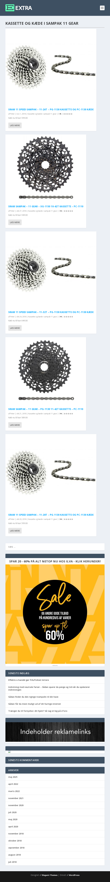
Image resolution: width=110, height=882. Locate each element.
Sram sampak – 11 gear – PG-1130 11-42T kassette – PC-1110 (45, 409)
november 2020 (15, 805)
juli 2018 (12, 862)
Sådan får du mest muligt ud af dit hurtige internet (34, 703)
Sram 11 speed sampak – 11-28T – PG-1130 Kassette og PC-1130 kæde (51, 514)
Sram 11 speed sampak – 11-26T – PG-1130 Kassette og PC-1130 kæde (51, 109)
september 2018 (16, 847)
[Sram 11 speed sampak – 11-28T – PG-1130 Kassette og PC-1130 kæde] (50, 472)
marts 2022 (14, 791)
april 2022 (13, 784)
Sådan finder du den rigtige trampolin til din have (33, 696)
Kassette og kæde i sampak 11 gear (42, 114)
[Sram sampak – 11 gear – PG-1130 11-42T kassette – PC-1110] (45, 371)
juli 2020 (12, 812)
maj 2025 (12, 777)
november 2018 (15, 833)
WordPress (74, 875)
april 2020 (13, 826)
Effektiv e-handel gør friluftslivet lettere (28, 680)
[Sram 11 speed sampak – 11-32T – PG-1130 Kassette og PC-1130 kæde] (50, 269)
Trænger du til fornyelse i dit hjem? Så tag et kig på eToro (37, 711)
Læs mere (15, 125)
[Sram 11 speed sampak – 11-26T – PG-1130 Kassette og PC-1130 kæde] (50, 67)
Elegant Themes (49, 875)
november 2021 (15, 798)
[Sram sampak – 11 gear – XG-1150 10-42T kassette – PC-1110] (45, 168)
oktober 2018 (14, 840)
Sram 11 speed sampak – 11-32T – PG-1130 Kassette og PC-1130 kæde (51, 312)
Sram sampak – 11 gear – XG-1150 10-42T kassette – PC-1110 (45, 206)
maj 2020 (12, 819)
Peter (12, 114)
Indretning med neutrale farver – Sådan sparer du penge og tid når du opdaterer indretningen (49, 688)
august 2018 (14, 854)
